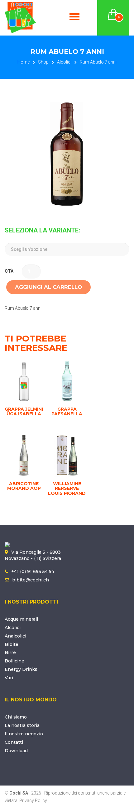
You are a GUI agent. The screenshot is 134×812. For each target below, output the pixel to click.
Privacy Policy (33, 800)
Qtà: (10, 271)
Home (23, 62)
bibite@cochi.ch (30, 580)
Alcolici (64, 62)
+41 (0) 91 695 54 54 (32, 571)
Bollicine (14, 661)
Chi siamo (16, 717)
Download (16, 750)
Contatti (14, 742)
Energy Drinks (21, 669)
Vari (9, 678)
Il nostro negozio (24, 734)
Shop (43, 62)
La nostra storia (22, 725)
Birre (10, 652)
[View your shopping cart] (113, 10)
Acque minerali (21, 619)
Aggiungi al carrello (48, 287)
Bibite (11, 644)
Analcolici (15, 636)
